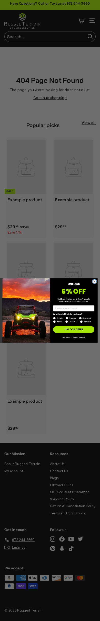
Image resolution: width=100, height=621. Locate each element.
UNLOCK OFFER (74, 329)
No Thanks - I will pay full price (74, 337)
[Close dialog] (94, 281)
